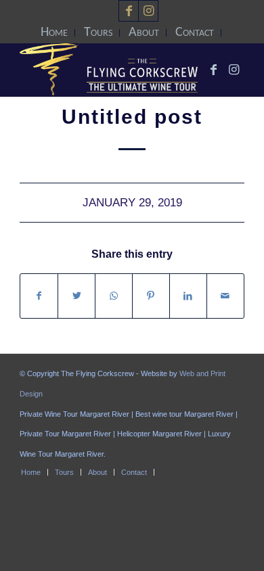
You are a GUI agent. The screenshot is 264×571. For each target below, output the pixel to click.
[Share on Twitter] (76, 296)
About (144, 32)
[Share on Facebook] (39, 296)
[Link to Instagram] (148, 11)
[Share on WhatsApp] (113, 296)
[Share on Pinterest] (151, 296)
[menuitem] (54, 33)
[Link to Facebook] (128, 11)
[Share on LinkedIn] (188, 296)
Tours (98, 32)
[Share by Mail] (225, 296)
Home (54, 32)
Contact (194, 32)
